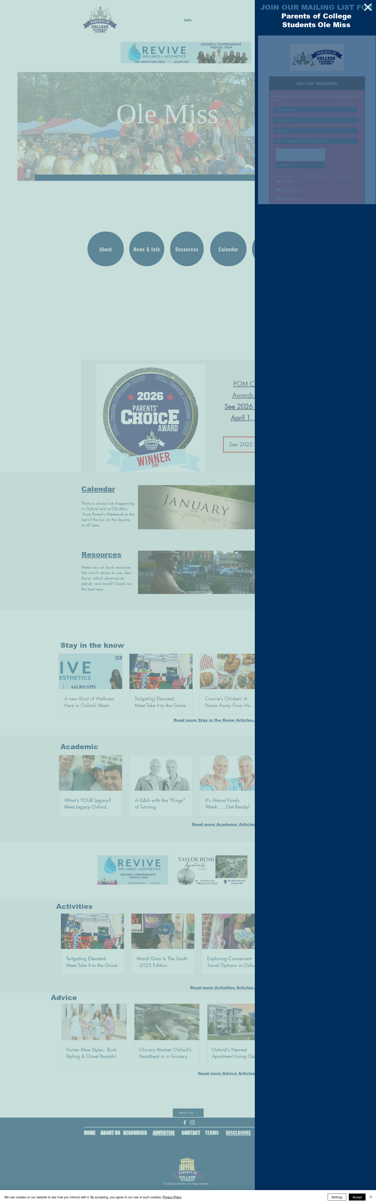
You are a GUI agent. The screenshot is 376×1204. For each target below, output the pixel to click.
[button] (368, 7)
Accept (357, 1197)
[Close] (370, 1197)
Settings (336, 1197)
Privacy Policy (172, 1197)
